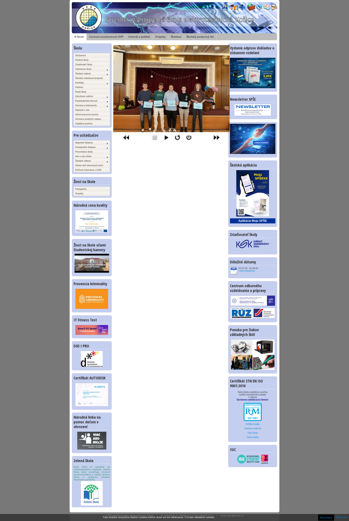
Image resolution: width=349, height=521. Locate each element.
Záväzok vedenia (252, 428)
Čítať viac (341, 517)
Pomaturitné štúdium (85, 147)
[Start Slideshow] (166, 137)
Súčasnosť (80, 55)
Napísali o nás (82, 110)
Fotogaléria (81, 189)
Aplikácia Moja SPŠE (252, 220)
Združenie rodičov (84, 96)
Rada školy (80, 92)
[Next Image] (216, 137)
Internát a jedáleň (139, 36)
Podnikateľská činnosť (86, 101)
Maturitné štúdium (84, 142)
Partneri (79, 87)
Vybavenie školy (83, 69)
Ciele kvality (253, 437)
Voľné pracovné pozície (87, 114)
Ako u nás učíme (83, 156)
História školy (82, 60)
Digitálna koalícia (83, 123)
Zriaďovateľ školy (83, 64)
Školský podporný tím (200, 36)
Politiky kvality (253, 424)
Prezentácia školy (84, 152)
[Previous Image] (126, 137)
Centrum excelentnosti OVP (106, 36)
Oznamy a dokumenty (86, 105)
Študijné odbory (83, 73)
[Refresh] (177, 137)
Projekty (160, 36)
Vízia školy (252, 433)
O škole (79, 36)
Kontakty (79, 82)
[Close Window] (189, 137)
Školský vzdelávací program (89, 78)
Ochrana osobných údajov (88, 119)
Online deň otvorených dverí (89, 165)
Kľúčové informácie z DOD (88, 170)
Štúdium (176, 36)
